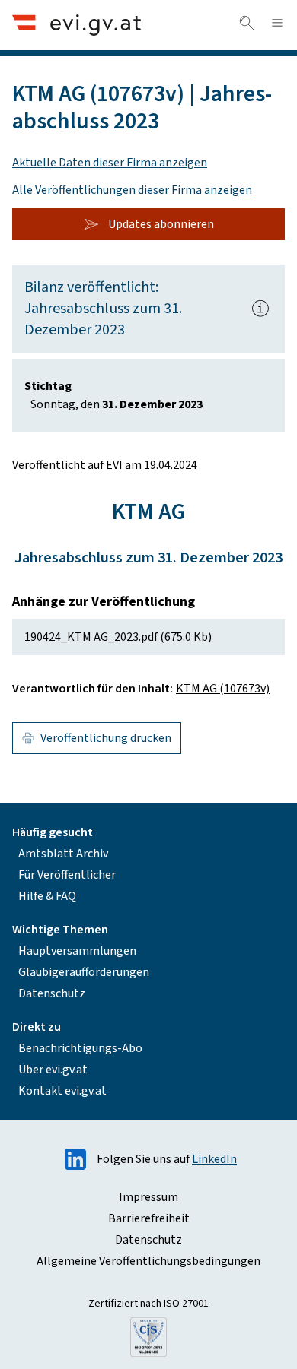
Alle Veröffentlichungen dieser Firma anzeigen (132, 190)
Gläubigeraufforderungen (83, 972)
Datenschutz (51, 993)
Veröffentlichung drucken (105, 738)
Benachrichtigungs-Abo (80, 1048)
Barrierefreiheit (149, 1218)
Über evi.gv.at (53, 1069)
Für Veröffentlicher (67, 875)
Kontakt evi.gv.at (62, 1090)
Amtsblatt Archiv (63, 853)
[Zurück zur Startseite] (76, 24)
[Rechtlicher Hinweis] (260, 308)
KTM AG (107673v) (223, 688)
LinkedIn (214, 1159)
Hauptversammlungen (77, 951)
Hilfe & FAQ (47, 896)
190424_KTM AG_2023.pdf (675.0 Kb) (118, 637)
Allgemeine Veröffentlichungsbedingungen (148, 1261)
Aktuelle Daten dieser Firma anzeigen (109, 162)
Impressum (148, 1197)
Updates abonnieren (161, 224)
